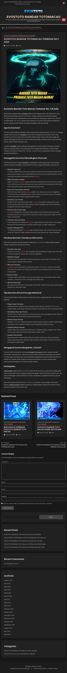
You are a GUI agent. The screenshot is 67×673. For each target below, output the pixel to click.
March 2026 (8, 596)
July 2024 (7, 631)
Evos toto (26, 230)
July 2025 (7, 599)
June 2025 (7, 602)
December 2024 (9, 615)
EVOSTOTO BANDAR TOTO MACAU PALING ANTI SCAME (49, 428)
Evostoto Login (12, 267)
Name (3, 482)
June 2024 (7, 634)
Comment (4, 462)
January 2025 (8, 612)
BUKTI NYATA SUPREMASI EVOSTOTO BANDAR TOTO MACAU (15, 429)
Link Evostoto (8, 371)
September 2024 (9, 625)
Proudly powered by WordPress (20, 668)
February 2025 (8, 609)
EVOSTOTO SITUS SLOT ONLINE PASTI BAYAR (19, 654)
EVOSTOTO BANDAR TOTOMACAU (33, 17)
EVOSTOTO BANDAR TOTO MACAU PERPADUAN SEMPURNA (24, 544)
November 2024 (9, 618)
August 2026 (8, 580)
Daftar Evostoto (14, 385)
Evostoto (25, 113)
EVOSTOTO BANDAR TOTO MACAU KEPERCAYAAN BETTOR (24, 547)
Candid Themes (52, 668)
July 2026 (7, 583)
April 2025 (7, 606)
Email (3, 489)
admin (19, 45)
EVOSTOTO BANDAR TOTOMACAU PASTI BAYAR (19, 36)
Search (51, 517)
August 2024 (8, 628)
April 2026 (7, 593)
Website (4, 496)
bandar (35, 352)
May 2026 (7, 590)
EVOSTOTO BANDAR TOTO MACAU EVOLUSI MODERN (22, 534)
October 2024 (8, 621)
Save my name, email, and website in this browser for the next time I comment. (27, 503)
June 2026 (7, 586)
